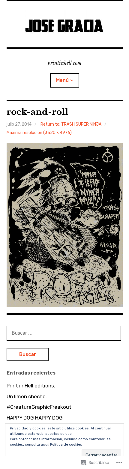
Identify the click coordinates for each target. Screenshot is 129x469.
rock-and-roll (37, 112)
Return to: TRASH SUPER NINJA (70, 124)
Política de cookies (66, 444)
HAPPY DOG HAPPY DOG (35, 418)
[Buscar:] (64, 333)
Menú (62, 80)
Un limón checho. (27, 396)
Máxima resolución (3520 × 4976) (39, 132)
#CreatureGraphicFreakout (39, 407)
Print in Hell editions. (31, 386)
